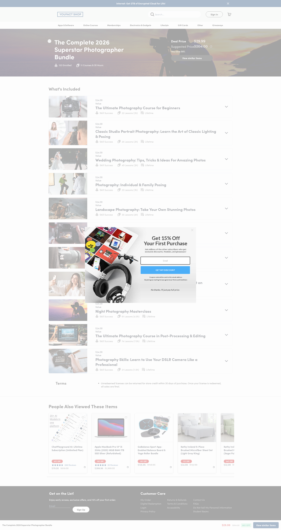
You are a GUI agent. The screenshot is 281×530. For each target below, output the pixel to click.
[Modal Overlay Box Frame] (140, 265)
